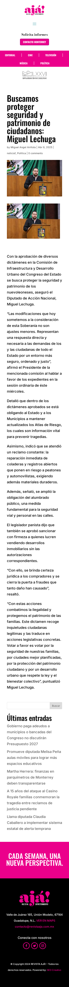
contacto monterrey (34, 42)
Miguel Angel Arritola (23, 147)
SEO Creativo (54, 970)
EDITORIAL (10, 55)
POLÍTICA (45, 63)
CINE (30, 55)
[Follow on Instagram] (42, 945)
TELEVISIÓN (50, 55)
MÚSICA (24, 63)
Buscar (56, 705)
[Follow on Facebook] (26, 945)
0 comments (35, 153)
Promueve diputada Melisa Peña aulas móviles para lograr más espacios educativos (34, 758)
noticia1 (11, 153)
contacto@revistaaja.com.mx (34, 926)
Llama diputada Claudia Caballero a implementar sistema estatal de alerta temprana (34, 823)
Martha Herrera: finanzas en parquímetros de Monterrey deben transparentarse (30, 777)
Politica (21, 153)
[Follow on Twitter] (34, 945)
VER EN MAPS (45, 920)
